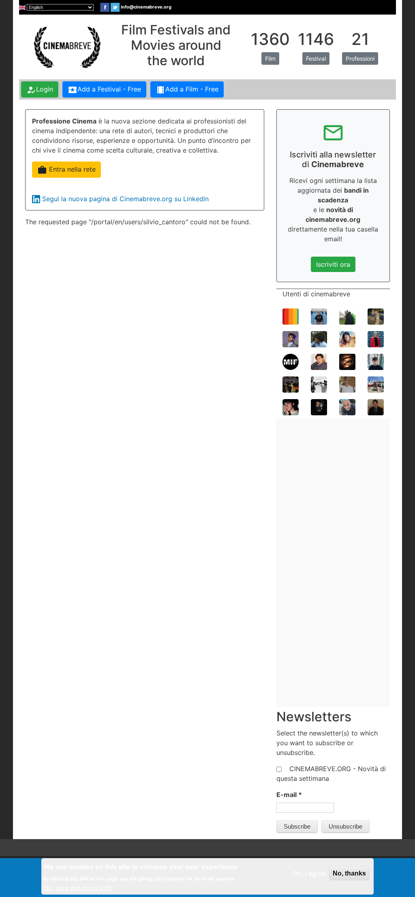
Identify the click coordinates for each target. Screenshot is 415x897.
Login (39, 90)
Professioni (360, 58)
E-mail (289, 795)
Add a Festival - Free (104, 90)
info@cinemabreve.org (146, 7)
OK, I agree (309, 873)
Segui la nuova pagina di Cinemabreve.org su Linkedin (125, 199)
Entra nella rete (66, 170)
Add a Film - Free (187, 90)
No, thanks (349, 873)
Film (270, 58)
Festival (316, 58)
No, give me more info (77, 888)
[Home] (66, 47)
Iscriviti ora (333, 264)
